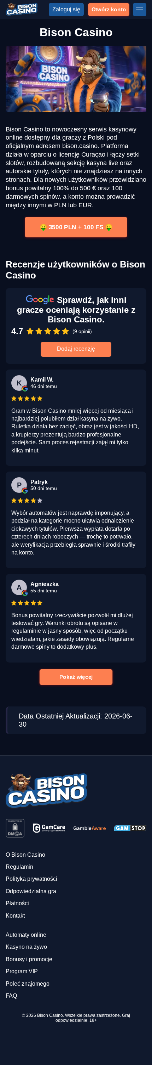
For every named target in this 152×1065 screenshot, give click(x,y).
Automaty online (26, 935)
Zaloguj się (66, 9)
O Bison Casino (25, 855)
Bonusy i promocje (29, 959)
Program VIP (22, 971)
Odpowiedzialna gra (31, 891)
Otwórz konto (109, 9)
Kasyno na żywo (26, 947)
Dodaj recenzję (76, 349)
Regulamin (19, 867)
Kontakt (15, 916)
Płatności (17, 903)
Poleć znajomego (27, 984)
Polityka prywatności (31, 879)
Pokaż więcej (76, 677)
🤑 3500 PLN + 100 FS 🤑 (76, 227)
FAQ (11, 996)
